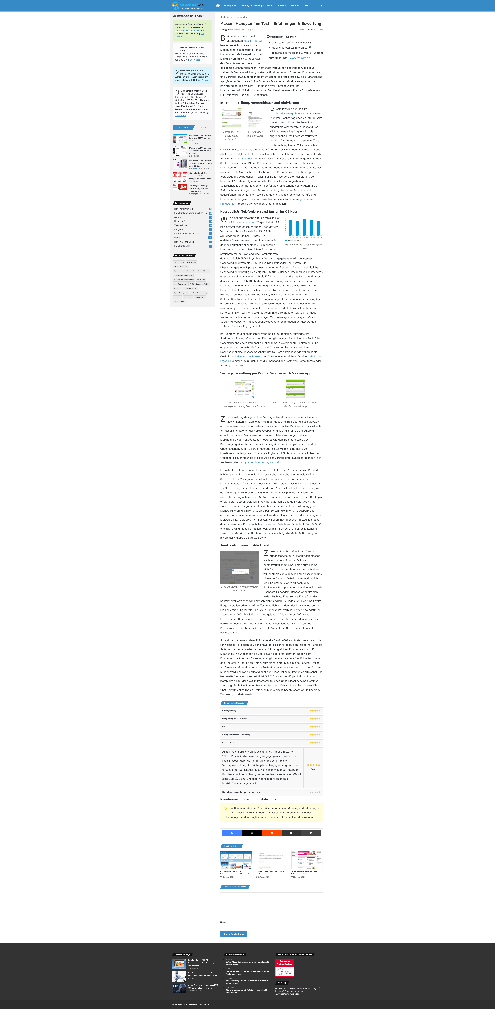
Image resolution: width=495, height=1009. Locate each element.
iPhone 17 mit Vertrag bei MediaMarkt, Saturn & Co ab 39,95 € (200, 150)
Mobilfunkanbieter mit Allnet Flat (190, 213)
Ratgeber (179, 229)
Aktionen (178, 217)
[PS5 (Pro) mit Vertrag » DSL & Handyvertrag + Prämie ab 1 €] (180, 187)
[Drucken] (311, 833)
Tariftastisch (200, 297)
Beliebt (203, 127)
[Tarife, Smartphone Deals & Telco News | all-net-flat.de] (188, 6)
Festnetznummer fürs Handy (184, 271)
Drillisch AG (191, 262)
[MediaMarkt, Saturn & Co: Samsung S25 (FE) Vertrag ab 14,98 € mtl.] (180, 164)
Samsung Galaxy (190, 288)
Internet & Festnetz (288, 5)
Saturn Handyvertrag (199, 293)
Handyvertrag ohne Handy (292, 113)
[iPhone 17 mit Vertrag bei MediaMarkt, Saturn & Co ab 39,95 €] (180, 151)
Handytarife (230, 5)
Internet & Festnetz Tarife (187, 233)
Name (223, 922)
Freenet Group (203, 271)
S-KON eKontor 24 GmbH (199, 284)
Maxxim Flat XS (253, 40)
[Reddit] (272, 833)
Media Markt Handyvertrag (184, 280)
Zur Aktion (195, 60)
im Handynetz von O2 (246, 222)
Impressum (192, 1004)
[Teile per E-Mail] (291, 833)
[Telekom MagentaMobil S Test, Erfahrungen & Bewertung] (307, 860)
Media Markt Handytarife (183, 275)
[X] (252, 833)
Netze (270, 5)
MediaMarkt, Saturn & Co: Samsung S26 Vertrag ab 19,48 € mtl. (200, 138)
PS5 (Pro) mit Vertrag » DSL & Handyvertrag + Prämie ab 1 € (198, 188)
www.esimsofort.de (284, 993)
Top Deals (183, 127)
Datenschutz (204, 1004)
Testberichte (241, 17)
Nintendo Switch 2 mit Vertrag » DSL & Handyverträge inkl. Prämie (200, 176)
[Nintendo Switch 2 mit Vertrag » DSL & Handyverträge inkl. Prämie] (180, 177)
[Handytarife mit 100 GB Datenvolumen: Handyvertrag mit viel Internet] (179, 964)
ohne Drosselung (180, 284)
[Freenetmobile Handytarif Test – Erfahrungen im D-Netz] (271, 860)
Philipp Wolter (227, 30)
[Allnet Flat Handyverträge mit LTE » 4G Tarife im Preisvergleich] (179, 988)
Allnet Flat (246, 158)
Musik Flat (201, 280)
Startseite (227, 17)
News (177, 237)
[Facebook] (232, 833)
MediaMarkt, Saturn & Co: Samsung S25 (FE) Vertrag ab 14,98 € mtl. (200, 163)
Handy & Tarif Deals (184, 242)
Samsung (177, 288)
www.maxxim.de (300, 58)
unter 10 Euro (179, 302)
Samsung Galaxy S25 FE (187, 30)
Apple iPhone (179, 262)
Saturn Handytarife (181, 293)
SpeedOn (177, 297)
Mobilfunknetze (182, 246)
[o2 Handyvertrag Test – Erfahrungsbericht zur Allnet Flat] (236, 860)
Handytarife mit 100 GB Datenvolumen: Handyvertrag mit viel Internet (202, 963)
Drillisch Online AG (181, 266)
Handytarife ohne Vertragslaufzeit (259, 462)
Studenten (188, 297)
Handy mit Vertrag (252, 5)
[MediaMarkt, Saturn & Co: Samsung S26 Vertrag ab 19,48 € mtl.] (180, 138)
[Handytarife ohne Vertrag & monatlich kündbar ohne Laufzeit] (179, 976)
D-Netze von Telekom (248, 356)
